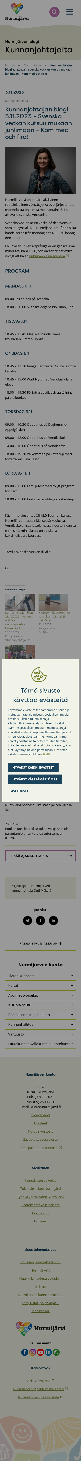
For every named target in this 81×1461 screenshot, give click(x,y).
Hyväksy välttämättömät (35, 779)
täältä (47, 754)
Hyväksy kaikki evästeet (33, 767)
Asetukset (19, 791)
